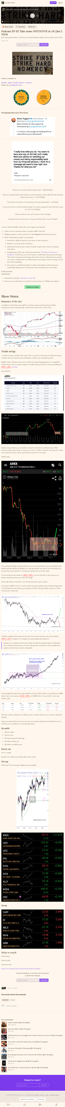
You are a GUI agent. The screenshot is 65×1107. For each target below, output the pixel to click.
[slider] (30, 21)
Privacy (42, 1095)
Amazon (29, 83)
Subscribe (53, 2)
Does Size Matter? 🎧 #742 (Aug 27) (19, 1029)
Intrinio (37, 1095)
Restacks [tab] (12, 1000)
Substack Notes (16, 85)
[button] (4, 16)
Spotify (3, 83)
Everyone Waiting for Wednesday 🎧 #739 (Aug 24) (24, 1048)
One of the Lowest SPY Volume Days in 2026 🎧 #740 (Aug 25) (28, 1042)
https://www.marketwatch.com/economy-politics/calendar (20, 969)
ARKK (6, 367)
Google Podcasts (19, 83)
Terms (47, 1095)
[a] (4, 1024)
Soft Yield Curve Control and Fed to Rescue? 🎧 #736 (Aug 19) (28, 1067)
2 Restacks (14, 988)
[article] (32, 1024)
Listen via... (32, 27)
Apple (10, 83)
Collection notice (54, 1095)
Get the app (40, 1099)
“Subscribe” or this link (27, 278)
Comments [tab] (5, 1000)
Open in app (9, 27)
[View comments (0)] (25, 1104)
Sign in (60, 3)
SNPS (6, 639)
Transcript (21, 27)
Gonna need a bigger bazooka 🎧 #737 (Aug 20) (23, 1061)
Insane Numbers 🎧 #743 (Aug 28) (19, 1022)
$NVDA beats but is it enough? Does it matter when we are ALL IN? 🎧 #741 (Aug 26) (35, 1035)
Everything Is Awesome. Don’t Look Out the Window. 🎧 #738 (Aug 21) (30, 1055)
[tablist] (8, 1000)
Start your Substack (28, 1099)
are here (14, 367)
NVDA (25, 696)
